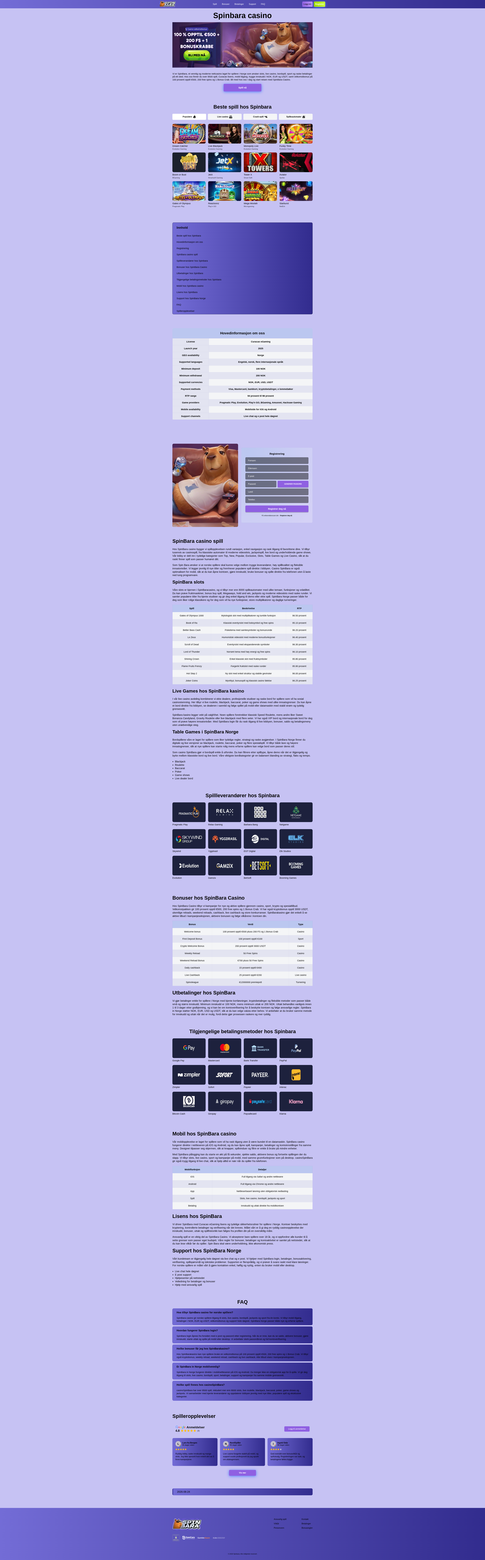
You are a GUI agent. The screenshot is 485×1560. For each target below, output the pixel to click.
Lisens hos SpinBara (187, 292)
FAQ (179, 304)
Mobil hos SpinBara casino (190, 286)
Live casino (222, 117)
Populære (187, 117)
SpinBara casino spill (187, 254)
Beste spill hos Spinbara (189, 235)
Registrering (183, 248)
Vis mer (242, 1473)
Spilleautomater (293, 117)
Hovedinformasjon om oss (190, 242)
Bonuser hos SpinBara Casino (192, 267)
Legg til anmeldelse (297, 1429)
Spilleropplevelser (186, 311)
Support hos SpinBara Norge (191, 298)
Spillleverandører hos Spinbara (192, 261)
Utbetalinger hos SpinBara (190, 273)
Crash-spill (258, 117)
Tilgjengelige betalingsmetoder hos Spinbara (199, 279)
